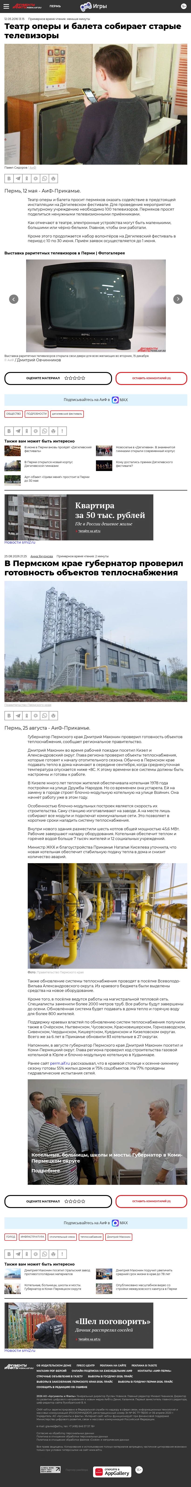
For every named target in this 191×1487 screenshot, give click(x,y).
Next (178, 299)
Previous (14, 299)
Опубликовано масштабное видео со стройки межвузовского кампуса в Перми (146, 1287)
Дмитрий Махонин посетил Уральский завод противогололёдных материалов (57, 1272)
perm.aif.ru (60, 1063)
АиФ (33, 167)
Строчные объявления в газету (60, 1376)
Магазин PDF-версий (51, 1370)
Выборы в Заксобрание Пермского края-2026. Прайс (75, 1381)
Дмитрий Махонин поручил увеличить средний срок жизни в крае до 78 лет (144, 1272)
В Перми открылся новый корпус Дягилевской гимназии (48, 464)
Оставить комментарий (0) (151, 378)
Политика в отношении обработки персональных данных (72, 1436)
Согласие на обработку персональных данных (65, 1433)
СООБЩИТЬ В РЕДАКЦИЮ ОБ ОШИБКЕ (62, 1387)
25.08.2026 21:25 (15, 556)
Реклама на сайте (113, 1365)
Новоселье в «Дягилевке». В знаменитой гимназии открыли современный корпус (145, 449)
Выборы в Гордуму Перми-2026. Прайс (145, 1381)
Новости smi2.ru (19, 542)
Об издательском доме (54, 1365)
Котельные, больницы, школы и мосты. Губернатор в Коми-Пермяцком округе (107, 1158)
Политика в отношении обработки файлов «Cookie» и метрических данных (83, 1439)
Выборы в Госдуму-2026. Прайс (110, 1376)
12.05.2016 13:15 (14, 19)
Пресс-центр (86, 1365)
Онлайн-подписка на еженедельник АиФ (102, 1370)
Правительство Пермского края (27, 705)
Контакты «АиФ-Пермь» (154, 1370)
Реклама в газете (144, 1365)
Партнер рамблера (77, 1469)
